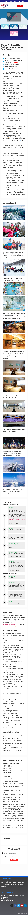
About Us (3, 890)
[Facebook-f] (15, 905)
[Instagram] (11, 905)
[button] (25, 5)
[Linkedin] (25, 905)
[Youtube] (21, 905)
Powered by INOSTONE (22, 913)
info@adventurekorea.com (11, 899)
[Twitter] (18, 905)
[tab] (5, 26)
